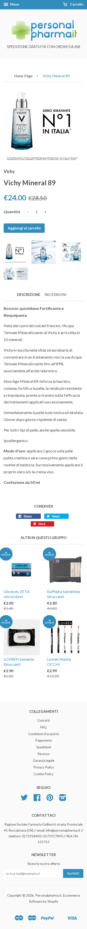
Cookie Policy (43, 774)
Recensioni (55, 294)
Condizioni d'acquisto (43, 734)
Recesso (43, 754)
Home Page (23, 76)
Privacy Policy (43, 767)
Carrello (76, 4)
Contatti (43, 720)
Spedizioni (43, 747)
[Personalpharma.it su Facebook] (37, 799)
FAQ (43, 727)
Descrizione (28, 294)
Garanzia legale (43, 760)
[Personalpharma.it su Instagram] (62, 799)
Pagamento (43, 740)
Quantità (12, 211)
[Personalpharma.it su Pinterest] (49, 799)
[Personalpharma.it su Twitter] (24, 799)
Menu (14, 4)
